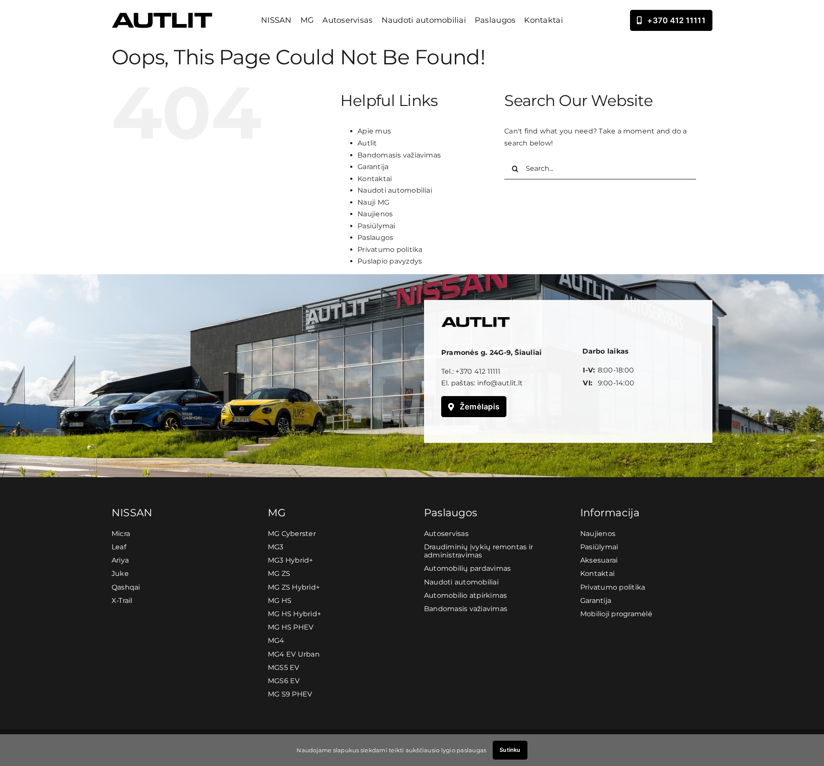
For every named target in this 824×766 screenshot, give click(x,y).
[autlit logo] (162, 16)
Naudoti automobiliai (394, 190)
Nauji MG (373, 202)
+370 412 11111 (477, 371)
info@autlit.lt (500, 383)
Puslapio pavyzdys (389, 261)
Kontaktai (374, 179)
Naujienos (375, 214)
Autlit (367, 143)
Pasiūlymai (376, 226)
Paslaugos (375, 237)
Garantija (372, 167)
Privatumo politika (389, 249)
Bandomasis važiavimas (399, 155)
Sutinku (510, 749)
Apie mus (374, 131)
